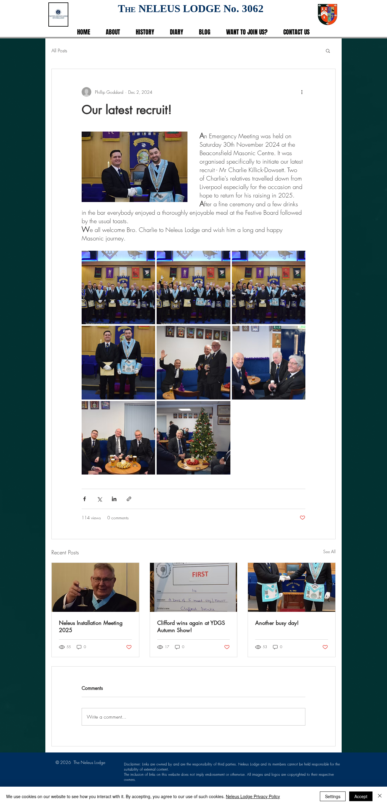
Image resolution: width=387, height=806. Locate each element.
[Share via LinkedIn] (114, 499)
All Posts (59, 50)
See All (329, 551)
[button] (328, 50)
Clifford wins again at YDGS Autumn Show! (191, 626)
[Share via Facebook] (84, 499)
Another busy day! (277, 622)
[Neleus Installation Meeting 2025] (95, 587)
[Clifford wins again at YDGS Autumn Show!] (193, 587)
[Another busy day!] (291, 587)
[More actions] (301, 92)
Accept (360, 796)
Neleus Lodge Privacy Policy (253, 796)
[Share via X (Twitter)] (99, 499)
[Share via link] (129, 499)
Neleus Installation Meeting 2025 (90, 626)
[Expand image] (118, 287)
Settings (332, 796)
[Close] (379, 796)
